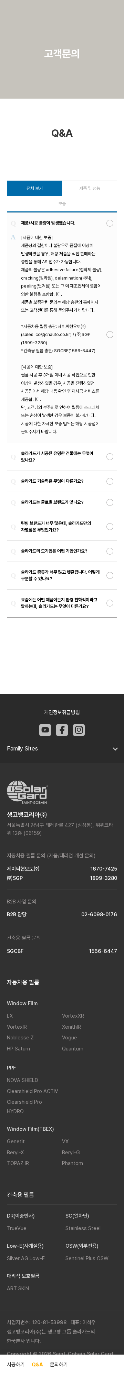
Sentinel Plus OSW (86, 1258)
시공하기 (16, 1365)
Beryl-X (15, 1152)
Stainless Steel (83, 1228)
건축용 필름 (20, 1194)
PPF (11, 1068)
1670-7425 (104, 869)
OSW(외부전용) (82, 1246)
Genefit (16, 1141)
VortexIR (17, 1027)
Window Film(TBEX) (30, 1129)
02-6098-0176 (99, 914)
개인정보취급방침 (62, 712)
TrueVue (17, 1228)
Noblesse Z (20, 1038)
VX (65, 1141)
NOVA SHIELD (22, 1080)
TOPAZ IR (18, 1163)
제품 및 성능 (89, 188)
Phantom (72, 1163)
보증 (62, 203)
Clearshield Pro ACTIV (32, 1091)
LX (10, 1016)
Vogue (69, 1038)
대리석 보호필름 (23, 1276)
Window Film (22, 1003)
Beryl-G (71, 1152)
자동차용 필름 (23, 982)
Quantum (72, 1049)
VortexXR (73, 1016)
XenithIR (71, 1027)
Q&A (37, 1365)
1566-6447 (103, 951)
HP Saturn (18, 1049)
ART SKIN (18, 1288)
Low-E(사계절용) (25, 1246)
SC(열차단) (77, 1216)
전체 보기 (35, 188)
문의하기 (59, 1365)
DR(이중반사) (21, 1216)
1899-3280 (103, 878)
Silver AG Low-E (26, 1258)
